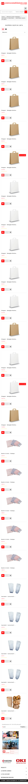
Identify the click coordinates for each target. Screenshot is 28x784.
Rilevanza (14, 32)
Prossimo (23, 727)
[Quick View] (10, 60)
